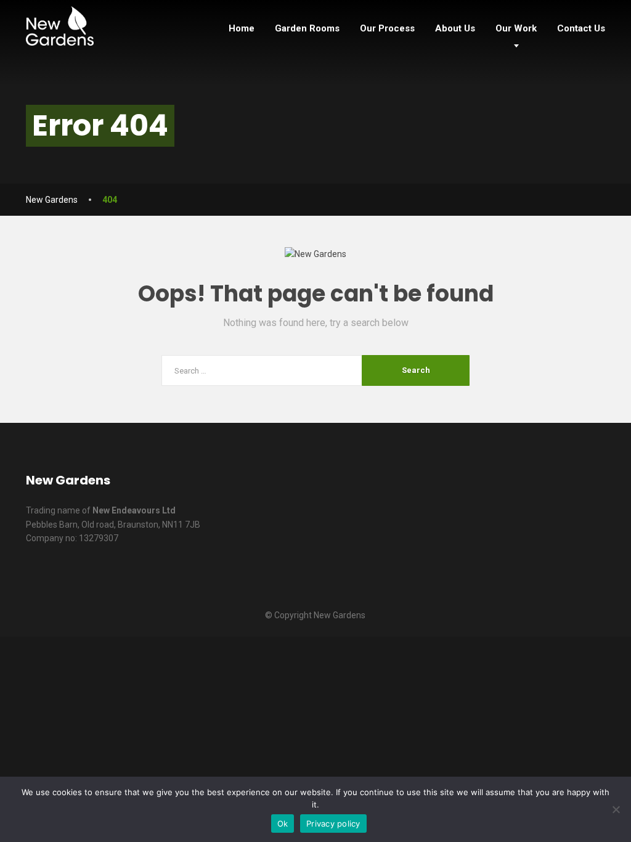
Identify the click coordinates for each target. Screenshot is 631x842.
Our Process (387, 28)
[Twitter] (495, 486)
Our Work (516, 28)
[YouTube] (558, 486)
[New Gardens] (60, 23)
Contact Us (581, 28)
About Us (455, 28)
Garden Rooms (307, 28)
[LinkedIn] (526, 486)
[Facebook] (464, 486)
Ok (282, 823)
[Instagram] (589, 486)
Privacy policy (333, 823)
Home (241, 28)
